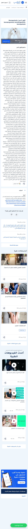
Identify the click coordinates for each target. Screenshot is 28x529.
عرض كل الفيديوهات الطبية (14, 446)
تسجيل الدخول (4, 2)
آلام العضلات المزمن (20, 326)
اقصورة (23, 496)
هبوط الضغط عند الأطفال (17, 428)
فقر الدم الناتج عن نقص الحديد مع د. (15, 372)
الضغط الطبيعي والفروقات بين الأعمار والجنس (14, 401)
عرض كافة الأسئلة (14, 245)
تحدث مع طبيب (6, 41)
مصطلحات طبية (20, 7)
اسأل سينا (22, 482)
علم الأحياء (14, 7)
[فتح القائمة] (25, 2)
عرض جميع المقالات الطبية (14, 343)
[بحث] (9, 2)
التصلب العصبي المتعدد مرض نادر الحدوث (14, 267)
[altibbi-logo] (18, 3)
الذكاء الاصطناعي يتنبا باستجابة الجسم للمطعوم (15, 297)
